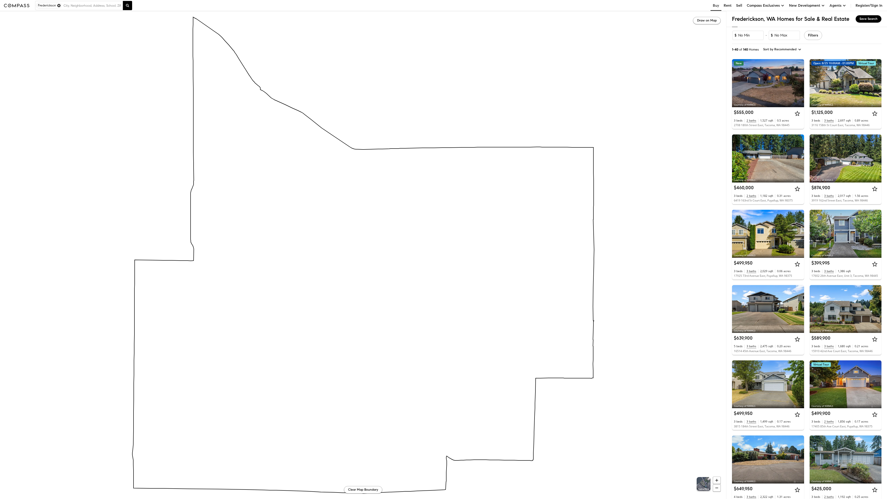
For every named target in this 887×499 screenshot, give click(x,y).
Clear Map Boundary (363, 490)
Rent (728, 5)
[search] (127, 5)
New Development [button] (804, 5)
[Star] (797, 113)
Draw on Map (707, 20)
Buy (716, 5)
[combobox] (92, 5)
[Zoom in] (717, 480)
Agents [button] (835, 5)
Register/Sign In (869, 5)
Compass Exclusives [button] (763, 5)
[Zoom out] (717, 488)
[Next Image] (798, 83)
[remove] (59, 5)
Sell (739, 5)
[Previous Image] (737, 83)
